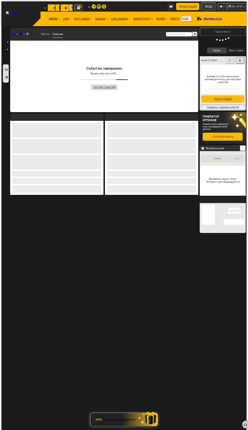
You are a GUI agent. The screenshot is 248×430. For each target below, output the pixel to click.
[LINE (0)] (14, 34)
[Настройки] (222, 6)
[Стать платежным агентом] (171, 6)
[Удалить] (194, 116)
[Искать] (195, 34)
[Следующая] (116, 116)
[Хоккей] (21, 34)
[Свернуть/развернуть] (243, 178)
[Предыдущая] (107, 116)
